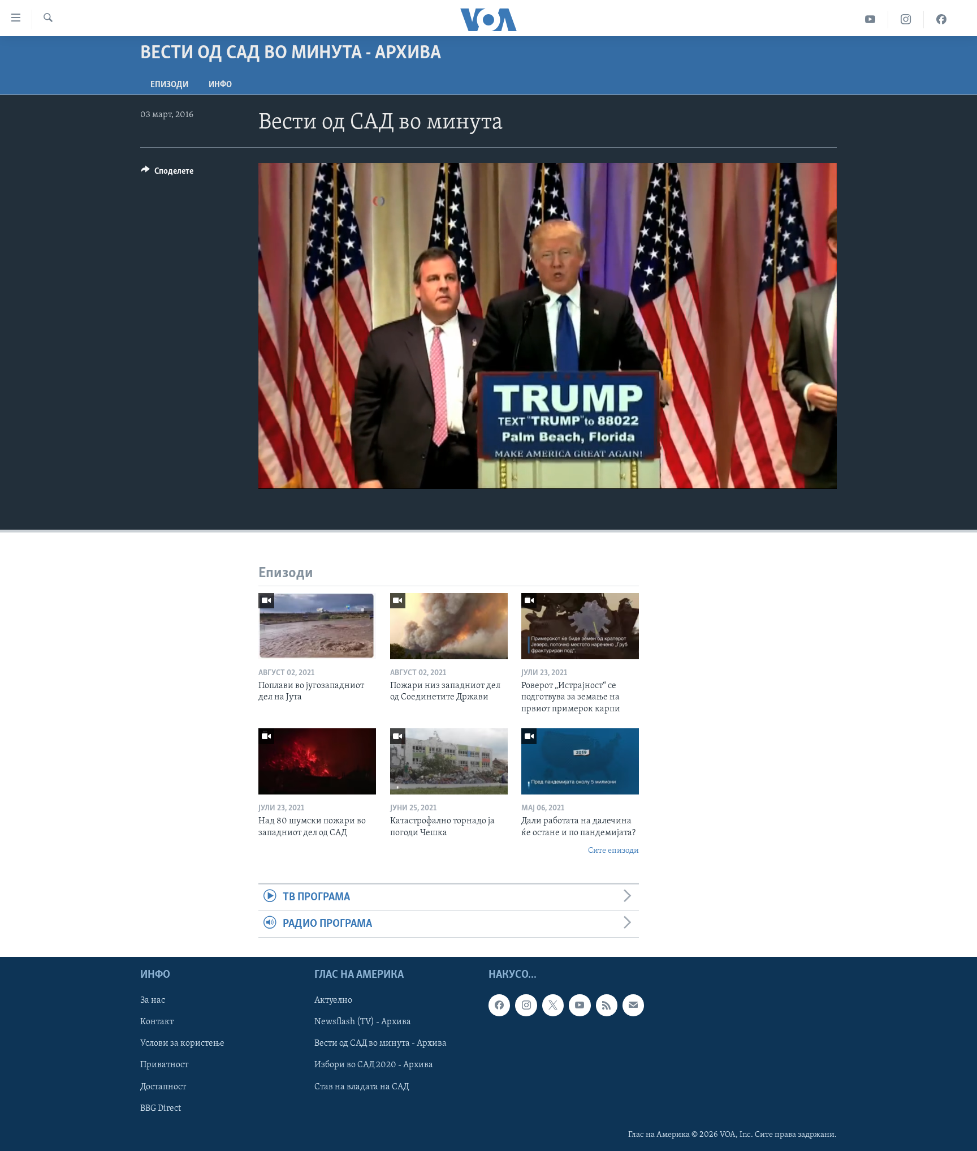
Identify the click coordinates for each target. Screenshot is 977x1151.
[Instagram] (906, 19)
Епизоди (169, 84)
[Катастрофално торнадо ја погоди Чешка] (449, 761)
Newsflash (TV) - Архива (362, 1022)
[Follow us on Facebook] (499, 1005)
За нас (152, 1001)
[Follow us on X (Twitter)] (553, 1005)
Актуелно (333, 1001)
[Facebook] (941, 19)
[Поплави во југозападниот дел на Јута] (317, 626)
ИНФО (220, 84)
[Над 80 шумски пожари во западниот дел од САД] (317, 761)
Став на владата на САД (361, 1087)
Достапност (163, 1087)
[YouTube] (870, 19)
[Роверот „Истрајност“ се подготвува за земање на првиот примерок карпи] (580, 626)
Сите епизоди (613, 851)
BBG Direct (160, 1108)
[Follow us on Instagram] (526, 1005)
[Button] (167, 173)
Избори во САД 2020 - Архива (373, 1065)
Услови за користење (182, 1044)
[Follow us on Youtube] (579, 1005)
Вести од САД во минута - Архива (380, 1044)
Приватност (164, 1065)
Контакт (157, 1022)
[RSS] (606, 1005)
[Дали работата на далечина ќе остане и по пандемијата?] (580, 761)
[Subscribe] (633, 1005)
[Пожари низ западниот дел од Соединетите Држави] (449, 626)
